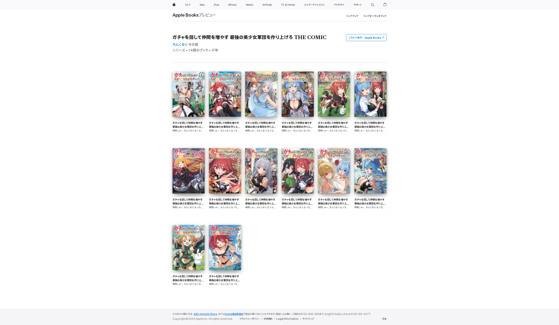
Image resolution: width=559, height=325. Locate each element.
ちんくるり (180, 44)
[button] (372, 5)
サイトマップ (308, 318)
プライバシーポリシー (250, 318)
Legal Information (287, 318)
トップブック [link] (352, 16)
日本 (384, 318)
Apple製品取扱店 (234, 314)
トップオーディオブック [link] (375, 16)
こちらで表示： (365, 37)
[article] (189, 109)
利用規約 (268, 318)
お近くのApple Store (205, 314)
